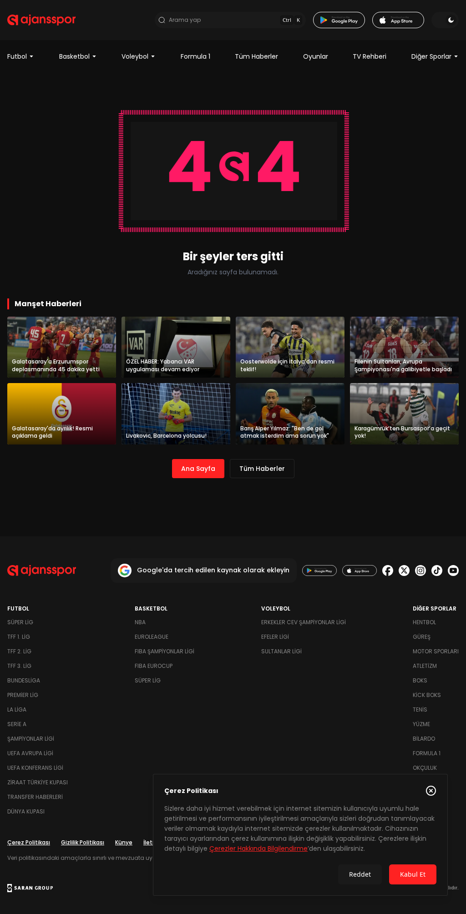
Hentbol (424, 622)
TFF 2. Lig (19, 651)
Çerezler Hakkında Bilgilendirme (258, 848)
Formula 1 (195, 56)
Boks (420, 680)
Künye (123, 842)
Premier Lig (22, 695)
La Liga (16, 709)
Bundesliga (23, 680)
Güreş (422, 637)
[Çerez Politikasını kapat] (430, 790)
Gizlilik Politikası (82, 842)
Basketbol (74, 56)
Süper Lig (20, 622)
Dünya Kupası (26, 811)
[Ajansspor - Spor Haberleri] (41, 20)
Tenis (420, 709)
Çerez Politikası (28, 842)
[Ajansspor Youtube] (453, 570)
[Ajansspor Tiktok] (436, 570)
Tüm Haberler (256, 56)
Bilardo (424, 738)
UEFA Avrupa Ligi (30, 753)
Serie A (16, 724)
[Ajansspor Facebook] (387, 570)
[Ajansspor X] (404, 570)
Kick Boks (427, 695)
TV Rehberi (369, 56)
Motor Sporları (436, 651)
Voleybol (135, 56)
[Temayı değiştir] (445, 20)
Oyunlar (315, 56)
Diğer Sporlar (431, 56)
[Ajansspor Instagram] (420, 570)
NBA (140, 622)
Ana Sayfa (198, 468)
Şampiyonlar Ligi (30, 738)
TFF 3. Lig (19, 666)
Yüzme (421, 724)
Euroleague (151, 637)
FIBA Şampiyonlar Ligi (164, 651)
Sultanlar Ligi (281, 651)
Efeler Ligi (275, 637)
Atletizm (425, 666)
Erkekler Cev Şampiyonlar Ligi (303, 622)
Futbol (17, 56)
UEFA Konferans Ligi (35, 768)
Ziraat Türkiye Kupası (37, 782)
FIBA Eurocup (153, 666)
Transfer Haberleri (35, 797)
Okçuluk (425, 768)
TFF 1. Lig (18, 637)
